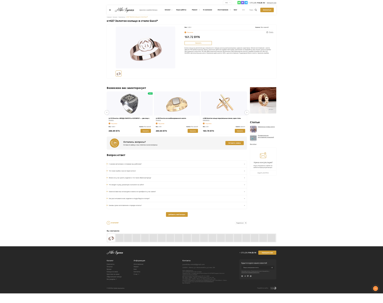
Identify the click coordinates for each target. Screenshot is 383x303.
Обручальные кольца (114, 277)
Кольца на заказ (112, 272)
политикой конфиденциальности (250, 272)
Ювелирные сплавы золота (266, 127)
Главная (109, 17)
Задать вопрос (263, 173)
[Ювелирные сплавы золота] (253, 129)
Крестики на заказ (113, 274)
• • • (243, 10)
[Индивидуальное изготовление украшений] (253, 137)
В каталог (115, 223)
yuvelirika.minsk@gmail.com (193, 264)
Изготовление (223, 10)
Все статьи (253, 144)
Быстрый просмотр (130, 103)
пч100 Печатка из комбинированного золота (171, 118)
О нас (136, 274)
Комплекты (122, 17)
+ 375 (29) (247, 252)
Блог (235, 10)
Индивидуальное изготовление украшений (266, 136)
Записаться (267, 10)
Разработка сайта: (262, 288)
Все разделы (111, 279)
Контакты (137, 272)
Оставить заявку (234, 143)
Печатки (111, 120)
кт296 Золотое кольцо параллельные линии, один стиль (222, 118)
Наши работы (181, 10)
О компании (207, 10)
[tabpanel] (145, 47)
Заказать (198, 43)
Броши (109, 269)
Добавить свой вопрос (176, 214)
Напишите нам (271, 3)
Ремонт (194, 10)
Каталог (168, 10)
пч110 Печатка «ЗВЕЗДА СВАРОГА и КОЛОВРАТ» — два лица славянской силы (134, 118)
